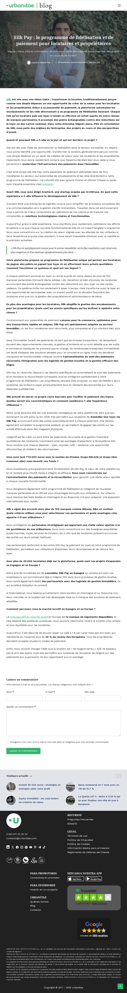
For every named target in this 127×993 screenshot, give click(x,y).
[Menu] (119, 5)
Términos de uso (77, 835)
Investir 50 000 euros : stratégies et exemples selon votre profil (40, 787)
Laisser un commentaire (23, 750)
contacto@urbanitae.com (21, 838)
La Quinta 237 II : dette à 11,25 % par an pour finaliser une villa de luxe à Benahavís (99, 800)
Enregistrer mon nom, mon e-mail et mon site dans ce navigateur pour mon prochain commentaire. (59, 742)
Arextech (47, 184)
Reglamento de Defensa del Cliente (88, 852)
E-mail (50, 692)
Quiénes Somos (39, 901)
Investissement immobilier (85, 62)
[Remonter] (120, 986)
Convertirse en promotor (45, 877)
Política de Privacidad (80, 840)
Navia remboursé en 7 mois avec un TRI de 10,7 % (98, 787)
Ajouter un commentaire (21, 706)
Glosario (72, 823)
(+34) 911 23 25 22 (16, 834)
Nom (10, 692)
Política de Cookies (78, 844)
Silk (8, 99)
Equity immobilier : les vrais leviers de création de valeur (39, 800)
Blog (32, 905)
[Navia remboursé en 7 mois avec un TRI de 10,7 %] (70, 787)
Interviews (64, 62)
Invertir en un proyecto (44, 889)
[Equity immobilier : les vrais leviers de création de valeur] (11, 800)
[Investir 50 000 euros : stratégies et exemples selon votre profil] (11, 787)
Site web (89, 692)
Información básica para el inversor (88, 848)
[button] (94, 929)
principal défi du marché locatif (29, 616)
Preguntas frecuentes (80, 819)
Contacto (35, 909)
